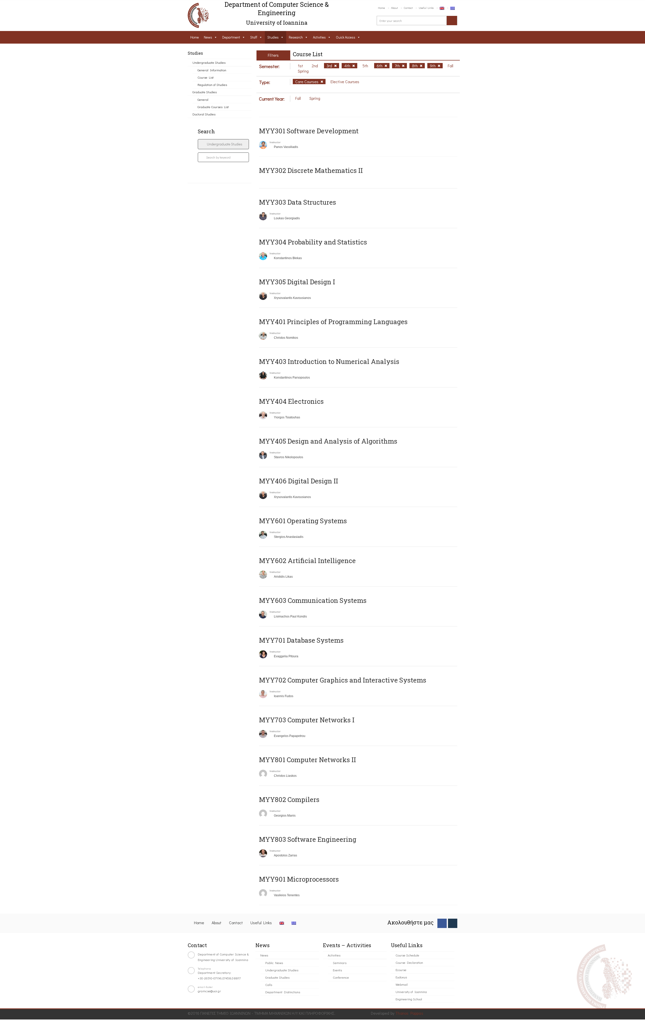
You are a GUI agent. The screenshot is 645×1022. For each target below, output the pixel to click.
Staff (253, 37)
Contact (408, 8)
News (208, 37)
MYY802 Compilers (289, 799)
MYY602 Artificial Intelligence (307, 560)
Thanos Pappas (409, 1013)
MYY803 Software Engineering (307, 839)
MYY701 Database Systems (301, 640)
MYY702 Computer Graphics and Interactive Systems (342, 680)
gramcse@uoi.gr (209, 991)
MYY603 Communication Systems (313, 600)
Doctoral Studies (203, 114)
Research (296, 37)
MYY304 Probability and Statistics (313, 242)
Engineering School (409, 999)
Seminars (339, 963)
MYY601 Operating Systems (303, 520)
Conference (341, 977)
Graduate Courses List (213, 107)
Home (381, 8)
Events (337, 970)
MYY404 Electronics (291, 401)
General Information (212, 70)
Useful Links (426, 8)
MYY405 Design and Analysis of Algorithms (328, 441)
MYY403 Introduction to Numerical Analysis (329, 361)
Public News (274, 963)
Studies (273, 37)
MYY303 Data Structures (297, 202)
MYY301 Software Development (309, 131)
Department (231, 37)
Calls (268, 984)
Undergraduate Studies (208, 62)
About (394, 8)
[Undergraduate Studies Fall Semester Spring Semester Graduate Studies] (223, 144)
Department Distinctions (282, 992)
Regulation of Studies (212, 84)
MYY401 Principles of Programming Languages (333, 321)
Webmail (402, 984)
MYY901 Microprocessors (299, 879)
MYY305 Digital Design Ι (297, 281)
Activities (319, 37)
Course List (206, 77)
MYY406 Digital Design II (298, 481)
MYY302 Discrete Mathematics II (311, 170)
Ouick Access (345, 37)
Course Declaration (409, 962)
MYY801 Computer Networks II (307, 759)
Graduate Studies (204, 92)
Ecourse (401, 970)
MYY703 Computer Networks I (306, 720)
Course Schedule (407, 955)
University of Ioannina (411, 991)
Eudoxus (401, 977)
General (203, 99)
